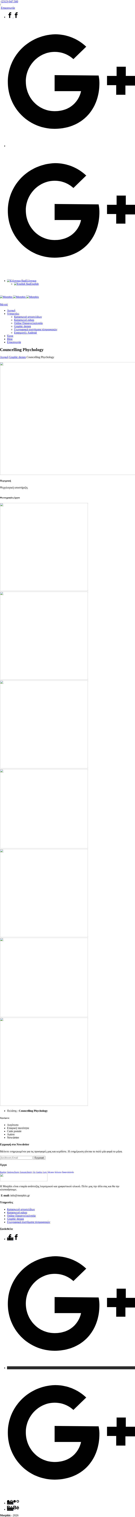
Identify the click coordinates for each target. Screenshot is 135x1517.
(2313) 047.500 (9, 1)
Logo (45, 1172)
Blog (9, 338)
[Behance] (13, 1509)
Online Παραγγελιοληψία (28, 323)
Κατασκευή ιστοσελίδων (28, 316)
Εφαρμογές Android (25, 332)
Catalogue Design (13, 1172)
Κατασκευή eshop (24, 319)
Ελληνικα (30, 280)
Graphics (39, 1172)
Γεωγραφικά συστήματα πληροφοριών (35, 329)
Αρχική (11, 310)
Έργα (10, 335)
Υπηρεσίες (13, 313)
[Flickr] (13, 1503)
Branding (3, 1172)
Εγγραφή (39, 1157)
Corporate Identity (26, 1172)
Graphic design (22, 326)
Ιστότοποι (58, 1172)
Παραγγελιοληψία (68, 1172)
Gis (34, 1172)
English (34, 283)
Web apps (50, 1172)
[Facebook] (13, 16)
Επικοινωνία (8, 7)
